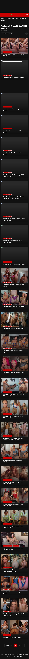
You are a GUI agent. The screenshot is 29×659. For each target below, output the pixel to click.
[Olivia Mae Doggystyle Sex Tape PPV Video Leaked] (14, 388)
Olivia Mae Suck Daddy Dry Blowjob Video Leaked (13, 241)
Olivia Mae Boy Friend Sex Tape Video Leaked (14, 592)
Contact (20, 656)
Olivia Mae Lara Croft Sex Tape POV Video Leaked (13, 175)
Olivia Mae (5, 51)
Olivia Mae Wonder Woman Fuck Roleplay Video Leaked (12, 570)
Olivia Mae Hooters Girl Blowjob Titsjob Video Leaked (14, 219)
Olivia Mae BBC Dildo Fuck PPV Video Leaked (13, 54)
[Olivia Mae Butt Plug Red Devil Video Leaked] (14, 278)
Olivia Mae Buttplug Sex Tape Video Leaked (13, 109)
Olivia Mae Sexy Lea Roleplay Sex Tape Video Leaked (14, 307)
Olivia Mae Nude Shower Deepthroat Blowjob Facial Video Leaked (13, 197)
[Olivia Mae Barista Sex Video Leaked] (14, 70)
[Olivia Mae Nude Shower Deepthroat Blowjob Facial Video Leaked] (14, 190)
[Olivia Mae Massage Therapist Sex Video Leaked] (14, 476)
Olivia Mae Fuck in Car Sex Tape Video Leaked (14, 373)
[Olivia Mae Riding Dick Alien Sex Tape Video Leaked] (14, 520)
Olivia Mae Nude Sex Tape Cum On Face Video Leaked (14, 614)
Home (2, 18)
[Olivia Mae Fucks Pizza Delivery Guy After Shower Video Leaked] (14, 432)
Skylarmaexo (15, 545)
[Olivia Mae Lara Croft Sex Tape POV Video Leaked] (14, 168)
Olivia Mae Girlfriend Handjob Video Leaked (13, 153)
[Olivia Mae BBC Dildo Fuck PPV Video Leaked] (14, 48)
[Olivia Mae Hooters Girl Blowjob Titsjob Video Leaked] (14, 212)
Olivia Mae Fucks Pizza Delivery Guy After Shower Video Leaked (13, 439)
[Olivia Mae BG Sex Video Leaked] (14, 629)
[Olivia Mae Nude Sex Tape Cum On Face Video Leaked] (14, 607)
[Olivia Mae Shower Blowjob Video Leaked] (14, 124)
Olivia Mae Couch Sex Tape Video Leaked (12, 461)
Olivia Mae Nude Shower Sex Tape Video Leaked (13, 417)
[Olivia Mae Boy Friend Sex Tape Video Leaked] (14, 585)
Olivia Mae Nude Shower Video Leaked (14, 264)
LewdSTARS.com (20, 654)
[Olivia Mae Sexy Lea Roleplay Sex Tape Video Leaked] (14, 300)
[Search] (27, 15)
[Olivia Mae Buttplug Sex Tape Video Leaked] (14, 102)
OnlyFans (10, 51)
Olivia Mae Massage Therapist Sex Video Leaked (13, 482)
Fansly (4, 589)
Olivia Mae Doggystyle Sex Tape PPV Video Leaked (13, 395)
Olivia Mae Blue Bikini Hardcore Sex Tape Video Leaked (13, 351)
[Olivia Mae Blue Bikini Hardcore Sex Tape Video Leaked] (14, 344)
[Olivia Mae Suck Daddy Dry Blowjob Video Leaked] (14, 234)
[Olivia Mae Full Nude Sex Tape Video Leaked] (14, 322)
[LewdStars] (14, 15)
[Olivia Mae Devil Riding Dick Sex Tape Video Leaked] (14, 498)
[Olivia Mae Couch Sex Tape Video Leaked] (14, 454)
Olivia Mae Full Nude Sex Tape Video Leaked (13, 329)
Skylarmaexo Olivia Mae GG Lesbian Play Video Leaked (13, 548)
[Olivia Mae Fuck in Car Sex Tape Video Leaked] (14, 366)
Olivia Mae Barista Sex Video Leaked (13, 77)
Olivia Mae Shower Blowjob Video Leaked (12, 131)
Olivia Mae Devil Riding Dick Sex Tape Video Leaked (13, 504)
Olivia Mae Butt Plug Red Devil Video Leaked (13, 285)
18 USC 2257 (15, 656)
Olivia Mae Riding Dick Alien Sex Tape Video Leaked (13, 526)
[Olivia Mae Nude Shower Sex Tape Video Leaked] (14, 410)
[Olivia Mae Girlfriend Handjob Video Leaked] (14, 146)
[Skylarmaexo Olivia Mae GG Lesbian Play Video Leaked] (14, 542)
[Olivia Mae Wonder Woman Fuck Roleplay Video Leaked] (14, 563)
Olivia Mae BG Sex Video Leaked (12, 637)
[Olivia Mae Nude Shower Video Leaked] (14, 256)
